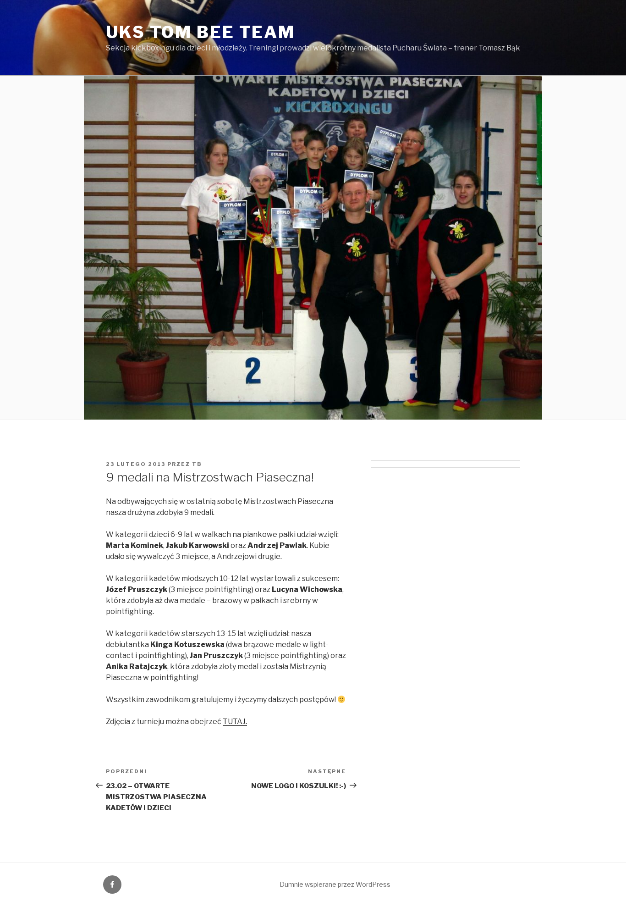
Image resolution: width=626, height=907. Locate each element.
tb (197, 464)
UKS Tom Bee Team (200, 32)
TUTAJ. (235, 721)
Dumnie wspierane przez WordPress (335, 884)
